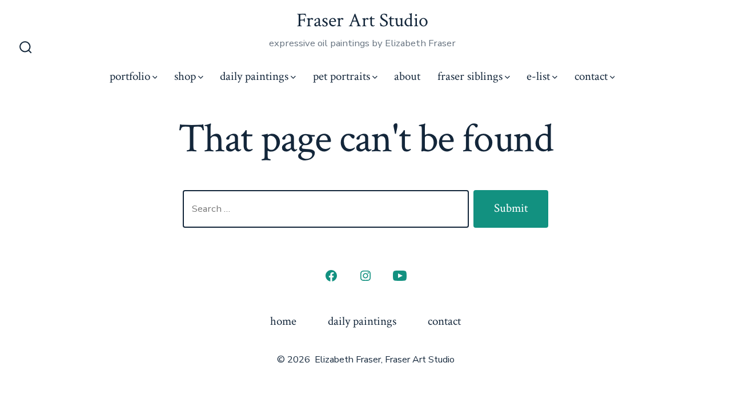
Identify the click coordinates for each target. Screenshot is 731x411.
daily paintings (254, 76)
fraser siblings (470, 76)
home (283, 321)
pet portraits (341, 76)
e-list (538, 76)
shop (185, 76)
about (407, 76)
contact (591, 76)
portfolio (130, 76)
